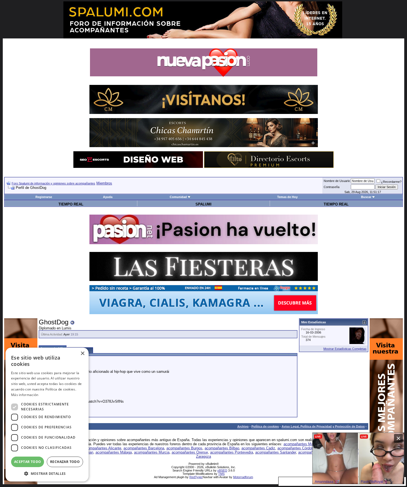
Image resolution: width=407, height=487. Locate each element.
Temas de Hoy (287, 197)
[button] (47, 473)
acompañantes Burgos (184, 448)
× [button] (82, 353)
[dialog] (47, 414)
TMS (221, 473)
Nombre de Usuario (337, 181)
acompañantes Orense (190, 452)
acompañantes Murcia (151, 452)
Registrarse (43, 197)
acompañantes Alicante (102, 448)
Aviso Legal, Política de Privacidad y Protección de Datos (323, 426)
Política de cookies (265, 426)
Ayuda (107, 197)
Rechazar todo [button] (65, 461)
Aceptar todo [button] (27, 461)
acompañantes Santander (275, 452)
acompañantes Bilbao (222, 448)
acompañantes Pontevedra (231, 452)
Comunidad (178, 197)
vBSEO (222, 470)
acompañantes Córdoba (296, 448)
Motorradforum (243, 477)
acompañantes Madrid (301, 444)
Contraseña (331, 187)
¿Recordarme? (391, 181)
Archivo (243, 426)
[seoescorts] (138, 167)
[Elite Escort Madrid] (269, 167)
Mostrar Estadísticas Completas (345, 348)
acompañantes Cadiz (258, 448)
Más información (24, 394)
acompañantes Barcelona (143, 448)
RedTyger (196, 477)
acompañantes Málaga (114, 452)
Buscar (366, 197)
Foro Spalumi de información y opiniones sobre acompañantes (53, 183)
